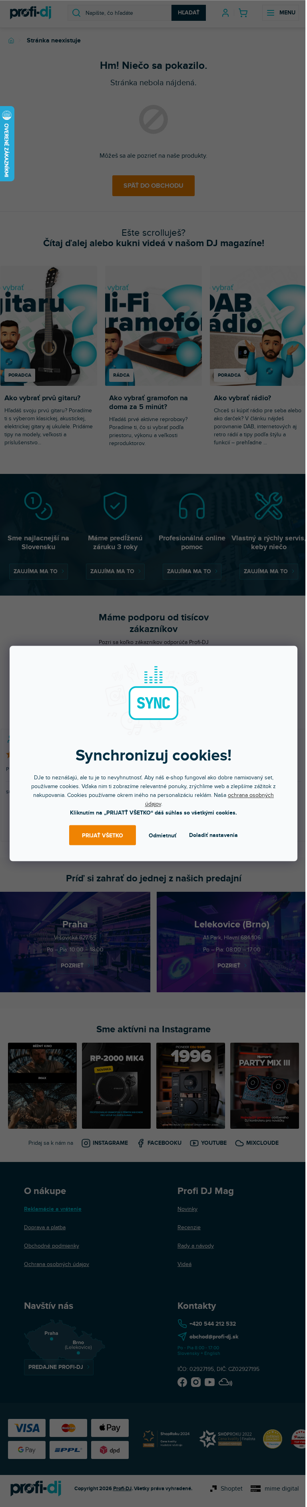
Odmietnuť (162, 835)
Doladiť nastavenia (213, 835)
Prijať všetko (102, 835)
